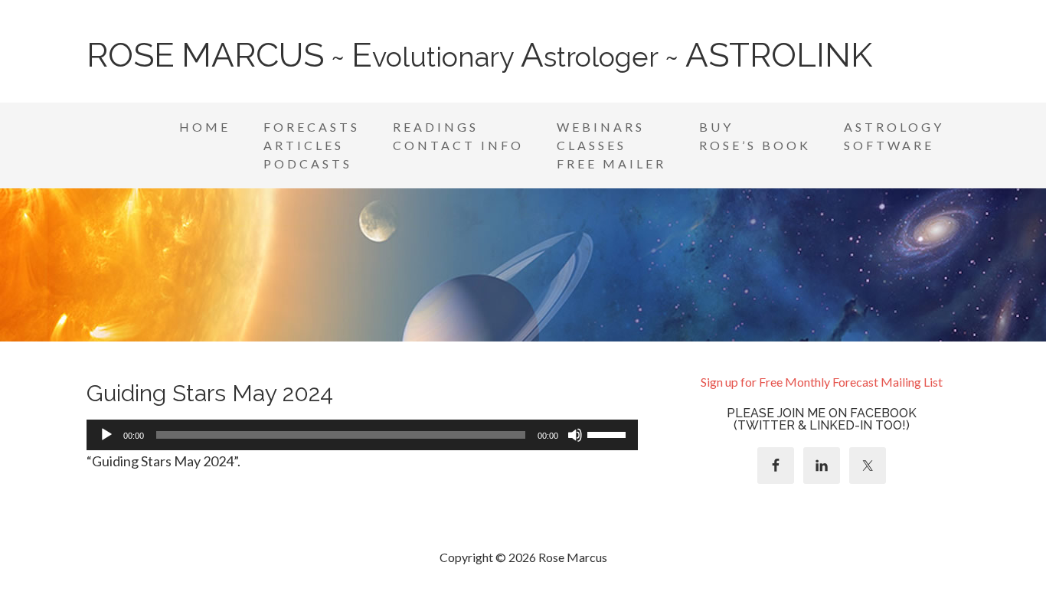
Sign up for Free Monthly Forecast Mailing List (822, 381)
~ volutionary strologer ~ (479, 57)
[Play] (106, 435)
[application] (362, 435)
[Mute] (575, 435)
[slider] (608, 433)
